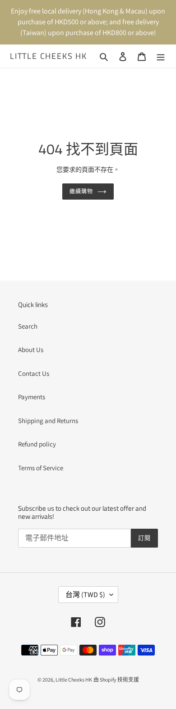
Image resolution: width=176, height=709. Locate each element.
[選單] (160, 56)
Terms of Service (40, 468)
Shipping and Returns (48, 420)
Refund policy (37, 444)
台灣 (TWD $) (85, 594)
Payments (31, 396)
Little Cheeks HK (48, 56)
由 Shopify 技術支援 (116, 679)
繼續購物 (81, 191)
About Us (30, 349)
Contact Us (33, 373)
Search (27, 326)
